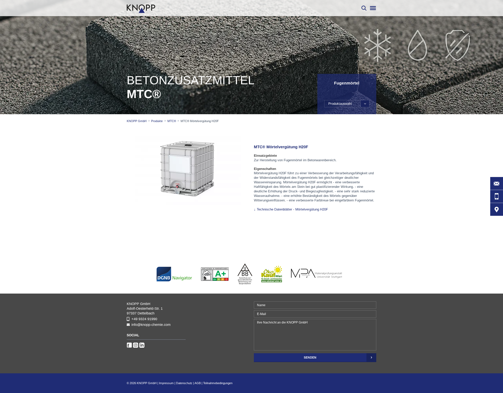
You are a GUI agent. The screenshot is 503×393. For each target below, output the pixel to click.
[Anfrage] (496, 183)
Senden (310, 357)
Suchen (364, 8)
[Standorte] (496, 209)
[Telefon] (496, 196)
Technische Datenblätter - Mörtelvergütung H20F (292, 209)
